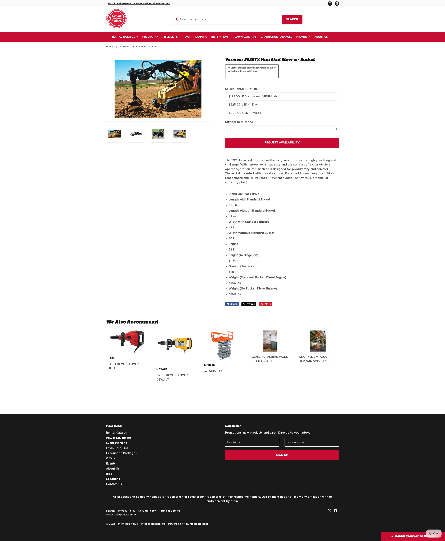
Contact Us (114, 484)
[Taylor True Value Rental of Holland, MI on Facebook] (335, 511)
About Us (321, 37)
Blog (109, 474)
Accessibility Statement (121, 515)
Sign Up (282, 455)
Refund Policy (147, 511)
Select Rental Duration (241, 89)
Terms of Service (169, 511)
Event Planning (196, 37)
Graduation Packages (276, 37)
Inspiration (219, 37)
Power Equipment (118, 438)
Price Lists (170, 37)
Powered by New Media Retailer (188, 524)
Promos (302, 37)
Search (294, 19)
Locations (113, 479)
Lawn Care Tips (246, 37)
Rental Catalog (124, 37)
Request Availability (282, 142)
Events (111, 463)
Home (109, 47)
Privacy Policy (126, 511)
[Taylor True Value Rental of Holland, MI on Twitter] (329, 511)
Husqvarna (150, 37)
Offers (110, 458)
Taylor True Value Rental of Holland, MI (140, 524)
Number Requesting (239, 122)
